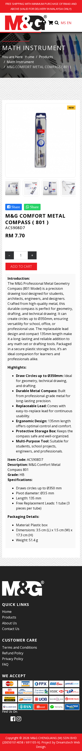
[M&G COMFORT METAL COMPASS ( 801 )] (40, 140)
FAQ (5, 664)
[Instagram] (18, 718)
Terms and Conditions (19, 647)
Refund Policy (12, 653)
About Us (9, 623)
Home (7, 611)
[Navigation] (75, 43)
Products (9, 617)
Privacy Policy (12, 658)
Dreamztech (64, 742)
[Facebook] (13, 718)
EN (69, 23)
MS (63, 23)
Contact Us (10, 628)
